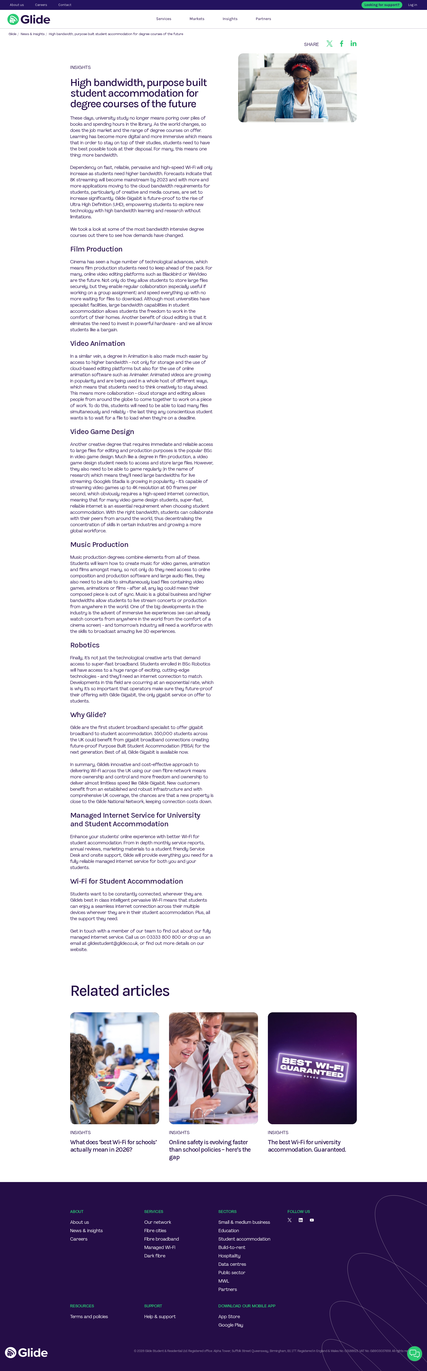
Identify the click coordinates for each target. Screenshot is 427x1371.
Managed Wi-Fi (159, 1247)
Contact (64, 5)
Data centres (232, 1264)
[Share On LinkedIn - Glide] (354, 44)
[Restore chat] (414, 1353)
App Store (229, 1317)
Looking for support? (381, 5)
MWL (223, 1281)
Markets (197, 18)
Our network (157, 1222)
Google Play (230, 1325)
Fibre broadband (161, 1239)
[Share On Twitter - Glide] (329, 44)
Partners (263, 18)
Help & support (160, 1317)
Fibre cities (155, 1231)
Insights (230, 18)
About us (79, 1222)
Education (228, 1231)
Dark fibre (154, 1256)
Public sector (231, 1273)
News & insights (86, 1231)
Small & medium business (244, 1222)
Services (163, 18)
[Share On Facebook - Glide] (341, 44)
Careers (78, 1239)
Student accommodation (244, 1239)
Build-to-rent (231, 1247)
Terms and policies (89, 1317)
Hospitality (229, 1256)
